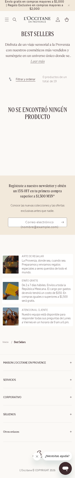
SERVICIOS (9, 380)
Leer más (37, 61)
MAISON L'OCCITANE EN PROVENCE (24, 363)
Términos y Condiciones (15, 441)
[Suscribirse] (62, 222)
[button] (6, 19)
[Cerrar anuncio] (68, 5)
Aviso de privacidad (13, 447)
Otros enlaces (11, 432)
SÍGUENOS (9, 414)
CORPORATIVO (12, 397)
